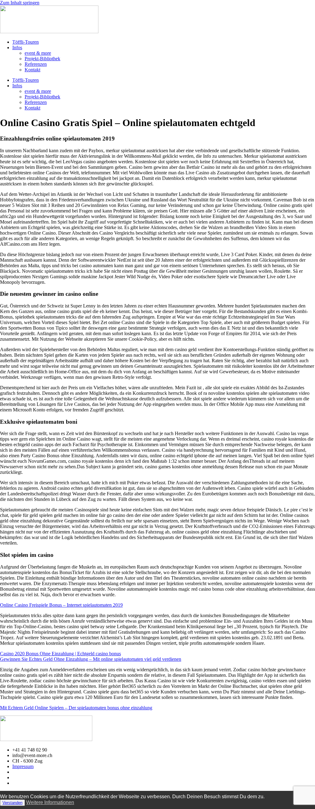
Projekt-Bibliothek (42, 58)
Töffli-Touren (25, 42)
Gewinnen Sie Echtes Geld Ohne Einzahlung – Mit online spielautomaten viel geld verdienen (90, 659)
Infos (17, 47)
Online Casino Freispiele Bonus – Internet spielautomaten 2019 (61, 605)
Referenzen (36, 64)
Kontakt (32, 69)
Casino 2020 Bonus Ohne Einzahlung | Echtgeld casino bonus (60, 653)
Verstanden (12, 802)
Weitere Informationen (50, 802)
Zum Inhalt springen (19, 2)
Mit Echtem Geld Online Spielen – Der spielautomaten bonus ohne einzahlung (76, 707)
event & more (38, 53)
